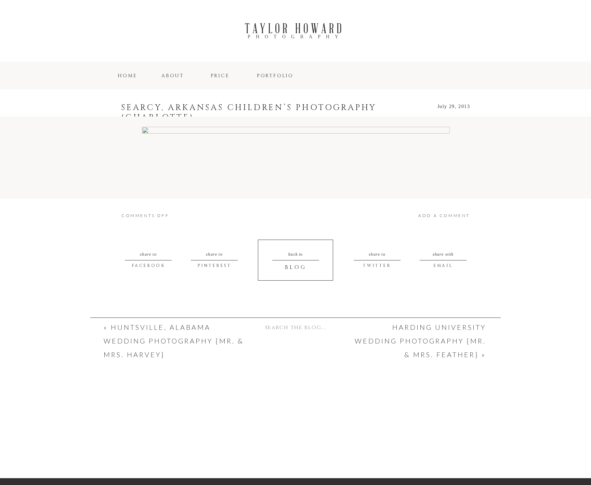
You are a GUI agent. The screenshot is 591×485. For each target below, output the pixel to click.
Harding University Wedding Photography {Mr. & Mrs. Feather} (420, 341)
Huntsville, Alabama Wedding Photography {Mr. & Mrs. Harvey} (174, 341)
